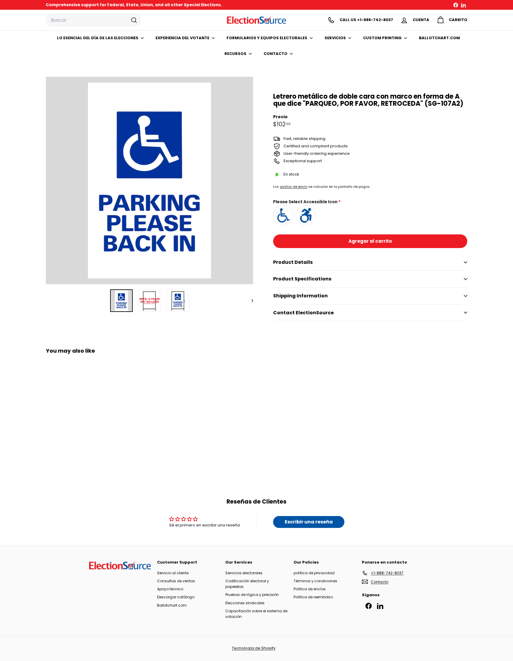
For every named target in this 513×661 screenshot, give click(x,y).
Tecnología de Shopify (254, 648)
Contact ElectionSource (303, 312)
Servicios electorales (243, 572)
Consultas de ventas (176, 580)
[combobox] (93, 20)
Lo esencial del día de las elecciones (98, 38)
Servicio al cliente (173, 572)
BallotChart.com (439, 38)
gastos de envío (293, 186)
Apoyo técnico (170, 588)
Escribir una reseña (309, 521)
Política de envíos (310, 588)
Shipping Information (300, 295)
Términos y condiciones (315, 580)
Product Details (293, 262)
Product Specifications (302, 278)
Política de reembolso (313, 597)
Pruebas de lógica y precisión (252, 594)
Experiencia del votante (183, 38)
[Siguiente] (249, 301)
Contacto (276, 53)
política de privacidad (314, 572)
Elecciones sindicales (245, 602)
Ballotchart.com (172, 605)
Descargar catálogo (175, 597)
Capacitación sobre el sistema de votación (256, 613)
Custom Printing (383, 38)
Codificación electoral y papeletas (247, 583)
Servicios (335, 38)
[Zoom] (149, 180)
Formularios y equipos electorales (267, 38)
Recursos (235, 53)
